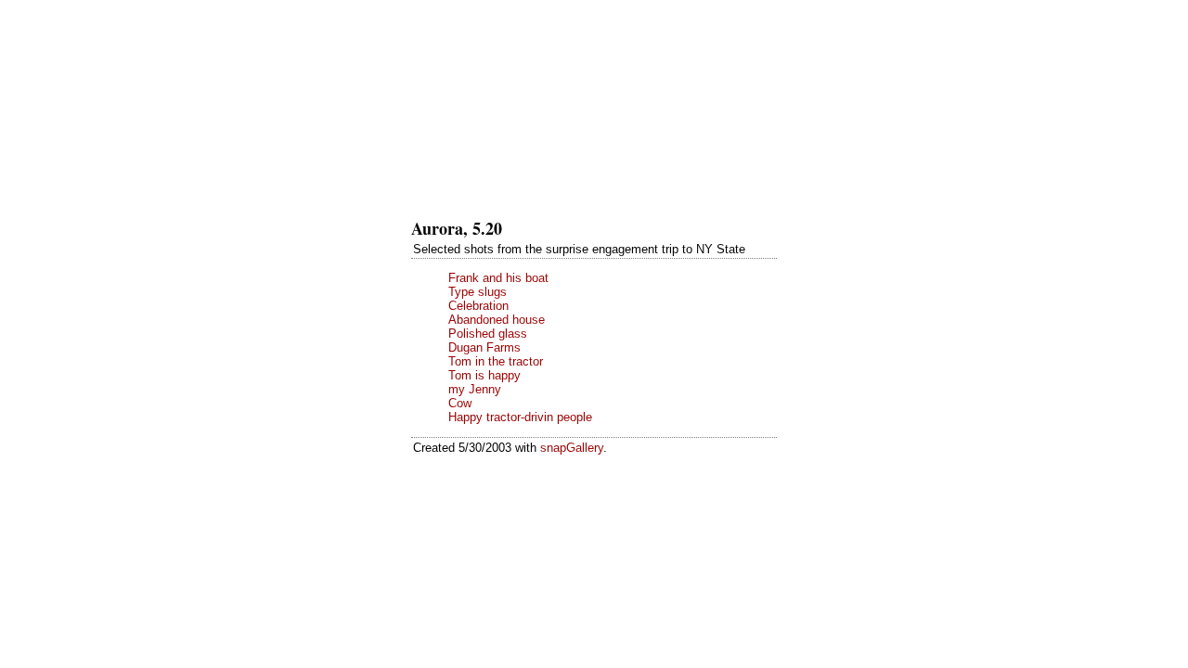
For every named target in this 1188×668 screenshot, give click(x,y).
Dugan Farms (484, 347)
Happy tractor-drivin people (520, 417)
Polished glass (487, 333)
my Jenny (474, 389)
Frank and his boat (498, 278)
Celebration (478, 306)
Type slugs (477, 292)
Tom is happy (484, 375)
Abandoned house (496, 320)
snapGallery (571, 448)
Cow (459, 403)
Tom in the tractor (495, 361)
